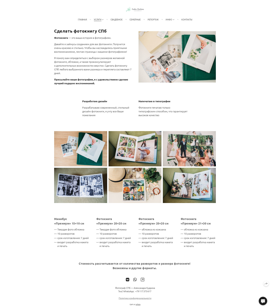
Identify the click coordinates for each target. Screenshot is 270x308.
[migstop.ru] (135, 9)
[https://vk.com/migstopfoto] (127, 279)
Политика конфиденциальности (135, 298)
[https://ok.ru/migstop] (142, 279)
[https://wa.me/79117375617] (135, 279)
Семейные (135, 19)
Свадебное (116, 19)
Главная (82, 19)
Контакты (186, 19)
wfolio (138, 304)
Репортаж (153, 19)
